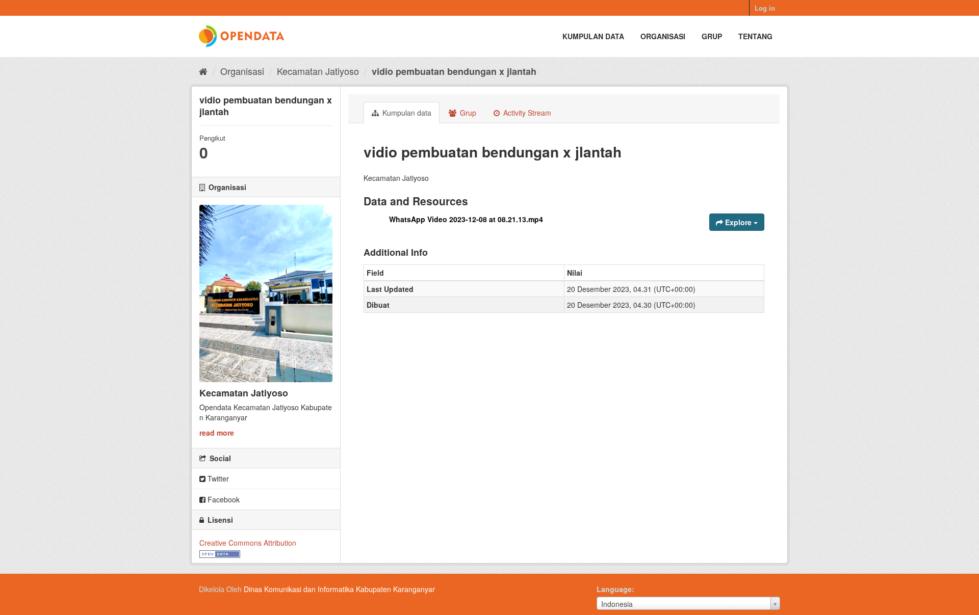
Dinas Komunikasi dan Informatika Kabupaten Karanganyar (339, 589)
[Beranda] (203, 70)
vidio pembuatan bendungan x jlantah (454, 71)
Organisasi (662, 36)
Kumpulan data (593, 36)
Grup (712, 36)
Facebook (222, 499)
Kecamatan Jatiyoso (318, 70)
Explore (738, 222)
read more (216, 432)
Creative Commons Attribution (247, 543)
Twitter (217, 478)
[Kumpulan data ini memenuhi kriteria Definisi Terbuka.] (219, 553)
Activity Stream (526, 113)
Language (614, 589)
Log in (765, 8)
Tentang (755, 36)
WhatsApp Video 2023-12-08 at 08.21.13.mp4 (466, 219)
